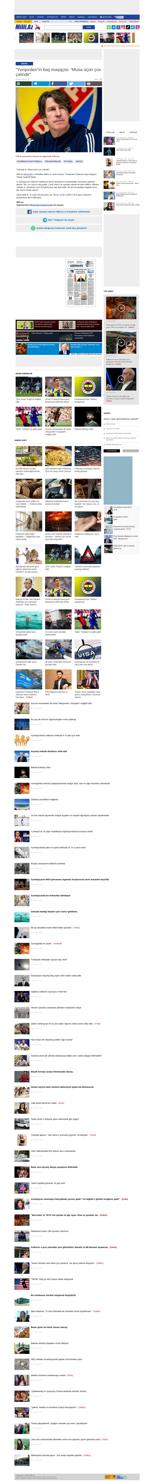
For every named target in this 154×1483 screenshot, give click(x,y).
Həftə (122, 132)
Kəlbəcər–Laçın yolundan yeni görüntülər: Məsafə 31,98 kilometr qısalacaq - (74, 1247)
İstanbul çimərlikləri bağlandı (44, 799)
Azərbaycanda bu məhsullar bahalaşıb (50, 895)
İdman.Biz (28, 174)
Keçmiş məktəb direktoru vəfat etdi (49, 751)
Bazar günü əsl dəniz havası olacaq (49, 1327)
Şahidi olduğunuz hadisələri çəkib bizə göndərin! (61, 228)
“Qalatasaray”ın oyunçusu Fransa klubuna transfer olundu (58, 1391)
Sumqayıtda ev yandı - (46, 943)
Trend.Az (101, 21)
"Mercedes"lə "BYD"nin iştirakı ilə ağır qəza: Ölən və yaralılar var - (69, 1215)
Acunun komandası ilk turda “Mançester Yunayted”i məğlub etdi (61, 703)
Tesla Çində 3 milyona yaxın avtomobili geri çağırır (55, 1119)
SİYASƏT (40, 17)
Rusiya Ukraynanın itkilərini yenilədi (48, 863)
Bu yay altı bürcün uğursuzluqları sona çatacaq (53, 719)
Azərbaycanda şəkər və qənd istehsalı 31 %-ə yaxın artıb (58, 847)
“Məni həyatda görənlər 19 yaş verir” (48, 1183)
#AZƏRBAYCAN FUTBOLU (29, 161)
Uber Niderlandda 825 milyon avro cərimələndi (53, 1151)
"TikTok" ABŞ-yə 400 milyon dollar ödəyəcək (52, 1279)
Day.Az (93, 21)
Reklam (27, 21)
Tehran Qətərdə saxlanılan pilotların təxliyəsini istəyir (56, 1007)
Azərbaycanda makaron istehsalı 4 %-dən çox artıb (55, 735)
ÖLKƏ (32, 17)
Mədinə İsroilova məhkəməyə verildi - (52, 1375)
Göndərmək (111, 451)
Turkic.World (133, 21)
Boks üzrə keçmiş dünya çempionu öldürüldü (54, 1167)
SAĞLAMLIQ (92, 17)
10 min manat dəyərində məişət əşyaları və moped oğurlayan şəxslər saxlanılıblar (70, 815)
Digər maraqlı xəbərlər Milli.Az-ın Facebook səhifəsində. (61, 212)
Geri (15, 38)
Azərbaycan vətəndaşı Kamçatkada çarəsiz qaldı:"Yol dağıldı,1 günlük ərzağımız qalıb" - (79, 1199)
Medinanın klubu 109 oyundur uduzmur (49, 1231)
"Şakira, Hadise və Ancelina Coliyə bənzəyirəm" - (58, 1407)
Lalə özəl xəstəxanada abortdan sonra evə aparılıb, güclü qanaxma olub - (69, 1439)
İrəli (138, 38)
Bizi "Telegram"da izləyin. (61, 220)
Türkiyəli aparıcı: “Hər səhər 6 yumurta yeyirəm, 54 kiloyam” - (63, 1135)
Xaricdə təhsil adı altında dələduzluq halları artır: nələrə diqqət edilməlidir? (66, 1056)
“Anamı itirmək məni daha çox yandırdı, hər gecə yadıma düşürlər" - (67, 1263)
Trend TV (45, 21)
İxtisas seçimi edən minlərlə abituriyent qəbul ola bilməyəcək (62, 1087)
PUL (70, 21)
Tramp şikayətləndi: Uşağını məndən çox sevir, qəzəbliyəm (59, 1423)
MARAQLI (81, 17)
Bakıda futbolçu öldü (41, 767)
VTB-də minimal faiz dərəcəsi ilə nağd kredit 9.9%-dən (38, 156)
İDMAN (63, 17)
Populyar (110, 132)
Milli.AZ (24, 26)
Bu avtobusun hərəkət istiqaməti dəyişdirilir (53, 1295)
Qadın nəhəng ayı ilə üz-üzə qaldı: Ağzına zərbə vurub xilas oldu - (65, 1023)
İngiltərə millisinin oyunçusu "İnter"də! (49, 992)
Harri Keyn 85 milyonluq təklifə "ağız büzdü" (52, 1040)
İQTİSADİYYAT (52, 17)
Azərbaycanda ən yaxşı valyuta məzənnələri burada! (122, 46)
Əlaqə (19, 21)
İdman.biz (123, 21)
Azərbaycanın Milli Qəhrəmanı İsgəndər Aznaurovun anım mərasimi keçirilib (70, 879)
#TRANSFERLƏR (53, 161)
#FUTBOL (68, 161)
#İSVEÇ (79, 161)
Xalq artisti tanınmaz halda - (47, 1103)
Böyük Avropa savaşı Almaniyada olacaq (52, 1072)
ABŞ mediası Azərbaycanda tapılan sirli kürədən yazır (56, 1359)
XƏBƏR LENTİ (21, 17)
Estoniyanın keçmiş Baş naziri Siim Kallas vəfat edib (56, 975)
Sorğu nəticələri (131, 451)
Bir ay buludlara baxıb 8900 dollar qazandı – (55, 927)
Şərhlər (133, 132)
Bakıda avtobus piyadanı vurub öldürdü (49, 1343)
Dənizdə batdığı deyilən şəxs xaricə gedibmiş (54, 911)
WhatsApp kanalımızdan (41, 205)
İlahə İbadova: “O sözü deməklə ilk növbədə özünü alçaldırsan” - (65, 1311)
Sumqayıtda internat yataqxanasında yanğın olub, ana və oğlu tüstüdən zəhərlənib (70, 783)
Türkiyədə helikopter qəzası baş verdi (49, 959)
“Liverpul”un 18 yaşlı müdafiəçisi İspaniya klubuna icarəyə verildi (62, 831)
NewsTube (107, 17)
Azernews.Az (112, 21)
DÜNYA (71, 17)
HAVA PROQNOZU (81, 21)
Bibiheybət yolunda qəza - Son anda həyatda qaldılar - (61, 1455)
